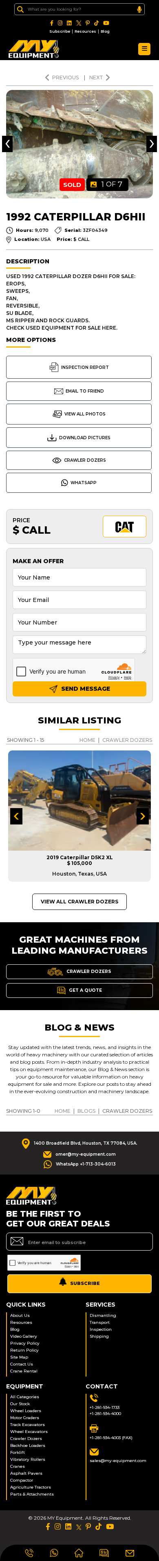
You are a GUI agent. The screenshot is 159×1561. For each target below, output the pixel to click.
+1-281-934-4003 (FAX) (111, 1437)
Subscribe (59, 31)
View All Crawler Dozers (79, 901)
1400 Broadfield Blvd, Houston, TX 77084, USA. (85, 1143)
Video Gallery (23, 1336)
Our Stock (20, 1403)
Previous (66, 77)
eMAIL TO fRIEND (85, 391)
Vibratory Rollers (27, 1459)
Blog (105, 31)
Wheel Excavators (29, 1431)
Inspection (101, 1329)
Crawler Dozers (85, 460)
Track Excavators (27, 1424)
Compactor (21, 1480)
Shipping (99, 1336)
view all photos (85, 414)
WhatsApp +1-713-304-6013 (86, 1164)
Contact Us (21, 1364)
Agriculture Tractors (30, 1487)
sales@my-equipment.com (118, 1460)
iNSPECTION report (85, 367)
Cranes (17, 1466)
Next (96, 77)
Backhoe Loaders (27, 1445)
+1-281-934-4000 (105, 1413)
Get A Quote (85, 990)
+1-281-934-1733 (104, 1407)
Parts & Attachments (32, 1494)
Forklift (17, 1452)
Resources (85, 31)
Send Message (85, 688)
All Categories (24, 1396)
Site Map (19, 1357)
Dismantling (103, 1315)
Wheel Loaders (25, 1410)
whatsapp (84, 482)
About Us (20, 1315)
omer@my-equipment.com (85, 1154)
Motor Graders (24, 1417)
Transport (100, 1322)
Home (87, 740)
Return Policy (24, 1350)
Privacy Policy (25, 1343)
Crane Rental (24, 1371)
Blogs (86, 1111)
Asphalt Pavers (26, 1473)
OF (112, 184)
